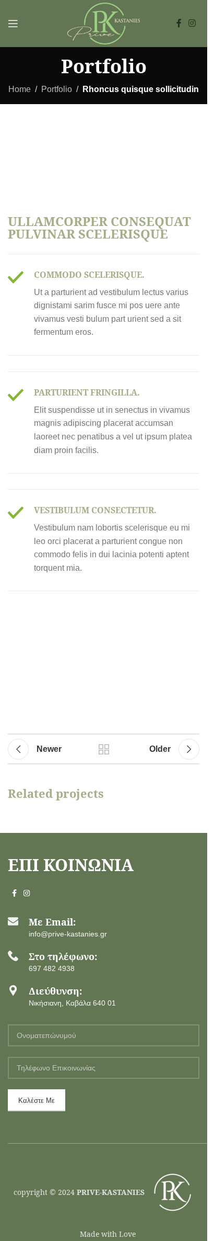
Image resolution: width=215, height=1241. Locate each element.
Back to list (103, 749)
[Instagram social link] (192, 23)
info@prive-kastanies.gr (68, 934)
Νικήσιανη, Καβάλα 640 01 (72, 1003)
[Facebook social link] (179, 23)
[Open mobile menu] (13, 23)
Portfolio (56, 89)
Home (19, 89)
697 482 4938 (52, 968)
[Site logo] (103, 22)
